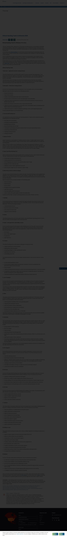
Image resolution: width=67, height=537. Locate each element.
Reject (61, 534)
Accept (55, 534)
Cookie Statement (20, 534)
